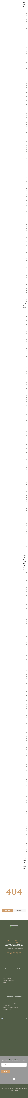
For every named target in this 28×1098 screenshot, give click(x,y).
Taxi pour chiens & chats (8, 980)
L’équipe (5, 982)
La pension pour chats (8, 976)
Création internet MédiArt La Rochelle (14, 1092)
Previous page (19, 910)
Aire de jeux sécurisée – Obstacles (10, 1003)
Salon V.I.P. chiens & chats (26, 175)
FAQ (24, 565)
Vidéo (24, 555)
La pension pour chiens (26, 32)
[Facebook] (14, 1079)
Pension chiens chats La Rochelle (10, 1007)
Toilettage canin (6, 1005)
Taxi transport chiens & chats (26, 423)
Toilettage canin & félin (26, 532)
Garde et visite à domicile (8, 1002)
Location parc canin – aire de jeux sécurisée (26, 655)
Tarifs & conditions (7, 978)
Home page (7, 910)
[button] (14, 957)
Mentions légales (7, 1009)
